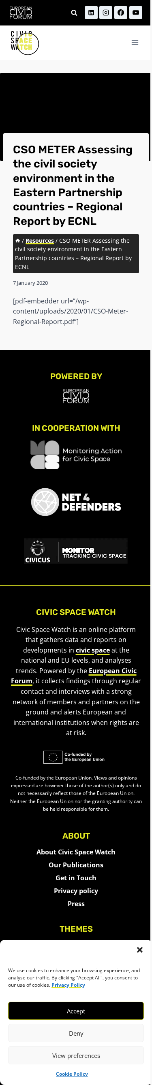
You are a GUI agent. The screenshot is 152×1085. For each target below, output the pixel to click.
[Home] (18, 240)
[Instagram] (105, 12)
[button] (140, 950)
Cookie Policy (72, 1073)
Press (76, 903)
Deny (76, 1033)
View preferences (76, 1055)
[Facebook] (120, 12)
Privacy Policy (68, 984)
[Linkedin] (91, 12)
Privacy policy (76, 890)
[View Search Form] (74, 12)
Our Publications (76, 864)
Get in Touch (76, 877)
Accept (76, 1011)
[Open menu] (134, 42)
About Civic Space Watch (76, 852)
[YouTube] (135, 12)
